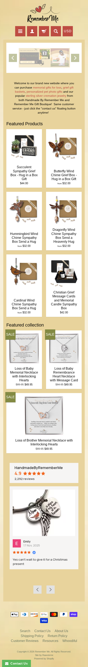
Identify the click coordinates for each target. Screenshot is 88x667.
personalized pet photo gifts (44, 91)
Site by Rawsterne (44, 655)
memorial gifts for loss (47, 87)
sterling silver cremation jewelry (45, 95)
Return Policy (57, 636)
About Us (61, 631)
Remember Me (42, 651)
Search (25, 631)
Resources (50, 641)
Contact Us (42, 631)
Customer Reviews (24, 641)
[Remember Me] (44, 13)
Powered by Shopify (44, 658)
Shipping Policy (32, 636)
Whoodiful (69, 641)
